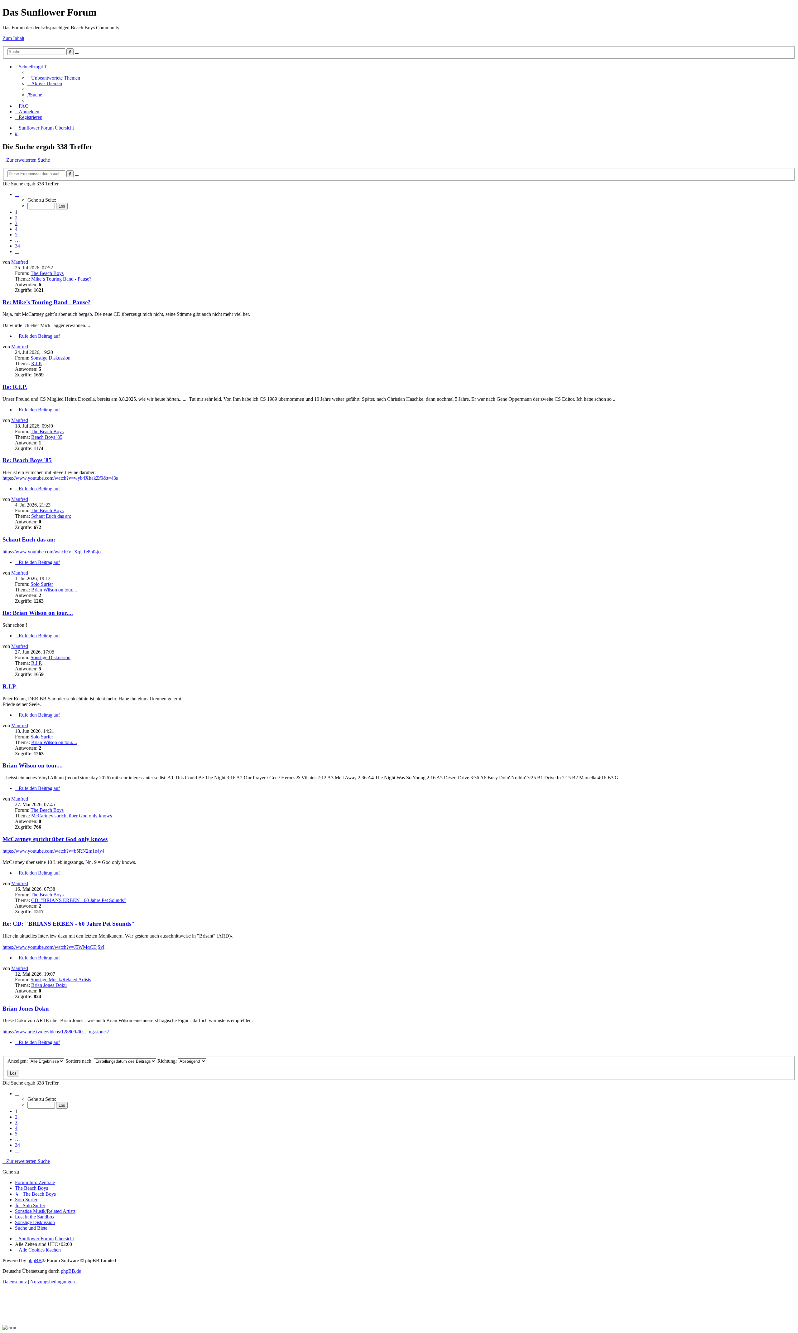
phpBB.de (71, 1271)
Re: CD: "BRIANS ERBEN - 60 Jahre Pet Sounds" (68, 923)
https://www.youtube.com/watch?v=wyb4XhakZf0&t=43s (60, 478)
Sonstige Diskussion (50, 357)
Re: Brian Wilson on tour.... (37, 613)
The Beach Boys (47, 273)
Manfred (19, 262)
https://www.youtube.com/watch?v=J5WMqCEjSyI (53, 947)
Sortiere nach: (79, 1061)
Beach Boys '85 (46, 437)
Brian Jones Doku (49, 985)
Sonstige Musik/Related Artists (61, 979)
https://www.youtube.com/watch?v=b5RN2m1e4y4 (53, 851)
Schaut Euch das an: (51, 516)
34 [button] (17, 245)
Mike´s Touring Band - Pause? (61, 279)
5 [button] (16, 234)
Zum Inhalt (13, 38)
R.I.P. (36, 363)
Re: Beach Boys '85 (27, 460)
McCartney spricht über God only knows (71, 815)
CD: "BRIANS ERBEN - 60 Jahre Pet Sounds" (78, 900)
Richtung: (167, 1061)
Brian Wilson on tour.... (54, 589)
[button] (17, 194)
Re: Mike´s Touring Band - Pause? (46, 302)
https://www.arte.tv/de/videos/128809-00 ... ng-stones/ (55, 1031)
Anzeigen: (18, 1061)
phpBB (34, 1260)
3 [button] (16, 223)
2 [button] (16, 217)
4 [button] (16, 229)
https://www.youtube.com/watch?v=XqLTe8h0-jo (51, 551)
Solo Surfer (42, 584)
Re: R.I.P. (14, 387)
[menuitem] (53, 78)
